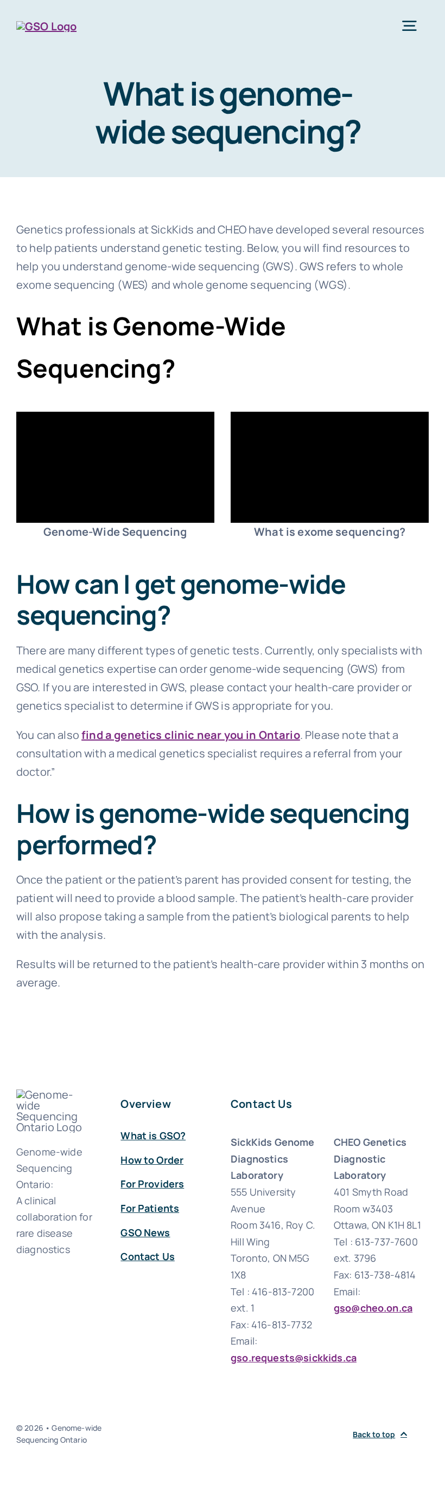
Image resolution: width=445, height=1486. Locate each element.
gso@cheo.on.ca (373, 1307)
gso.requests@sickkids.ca (294, 1357)
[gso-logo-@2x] (46, 26)
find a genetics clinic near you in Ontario (190, 735)
